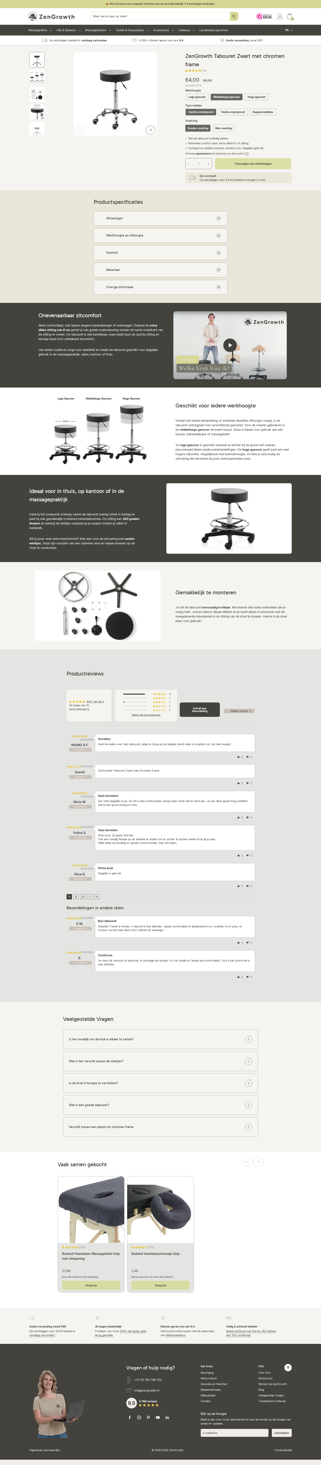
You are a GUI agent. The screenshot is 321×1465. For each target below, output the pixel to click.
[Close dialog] (205, 704)
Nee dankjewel (185, 753)
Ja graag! (185, 743)
